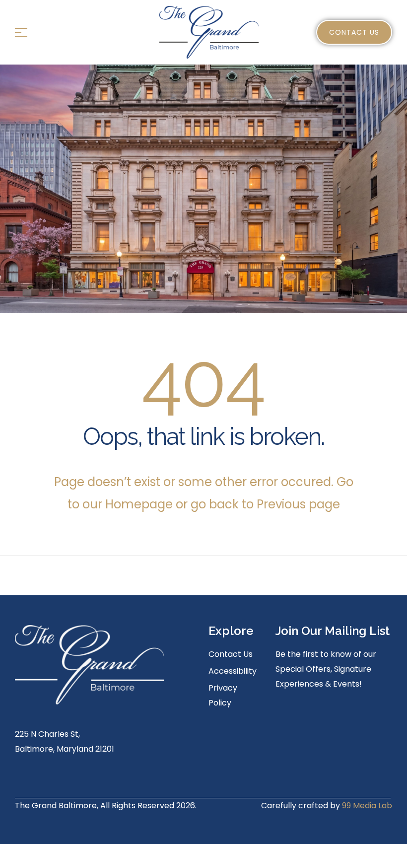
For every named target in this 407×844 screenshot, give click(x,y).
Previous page (298, 504)
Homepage (140, 504)
